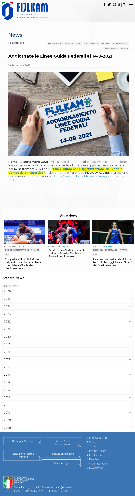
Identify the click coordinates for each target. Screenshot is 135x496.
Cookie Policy (97, 455)
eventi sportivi (111, 48)
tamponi (124, 48)
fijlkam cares (103, 43)
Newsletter (96, 467)
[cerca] (124, 5)
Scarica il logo (61, 463)
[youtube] (119, 5)
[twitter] (109, 5)
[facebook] (104, 5)
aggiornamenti (55, 43)
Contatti (94, 446)
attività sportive (120, 43)
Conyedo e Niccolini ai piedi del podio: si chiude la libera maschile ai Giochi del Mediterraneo (23, 264)
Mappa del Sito (98, 437)
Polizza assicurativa (63, 453)
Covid (78, 43)
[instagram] (114, 5)
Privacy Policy (97, 450)
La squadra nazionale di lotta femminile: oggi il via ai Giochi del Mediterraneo (112, 262)
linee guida (89, 43)
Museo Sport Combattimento (63, 443)
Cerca (92, 442)
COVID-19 (69, 43)
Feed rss (94, 459)
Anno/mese (10, 286)
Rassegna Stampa (22, 441)
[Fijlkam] (67, 11)
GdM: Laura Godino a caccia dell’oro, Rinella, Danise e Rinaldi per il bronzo (67, 253)
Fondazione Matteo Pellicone (22, 455)
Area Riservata (98, 463)
